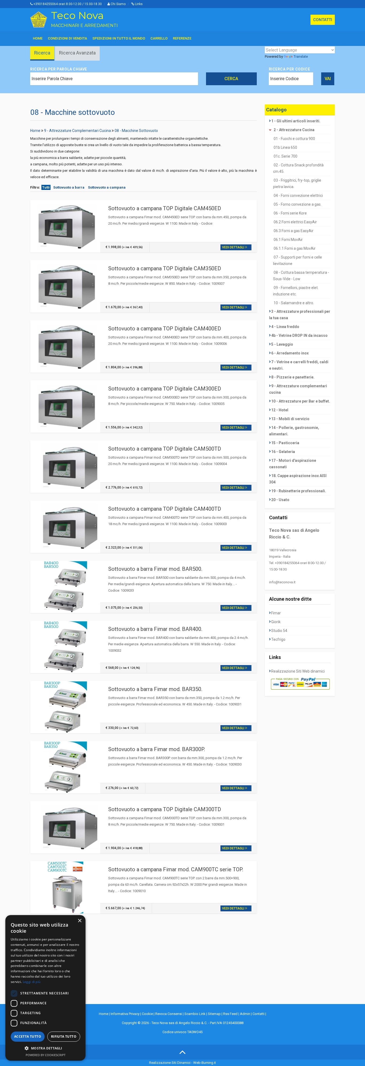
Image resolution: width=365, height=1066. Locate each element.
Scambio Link (194, 1014)
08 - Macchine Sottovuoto (136, 130)
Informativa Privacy (125, 1014)
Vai (328, 78)
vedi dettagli (233, 247)
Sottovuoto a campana (107, 187)
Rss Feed (230, 1014)
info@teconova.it (282, 582)
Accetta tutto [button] (27, 1036)
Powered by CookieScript (45, 1055)
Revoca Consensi (168, 1014)
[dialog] (45, 988)
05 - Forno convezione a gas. (297, 204)
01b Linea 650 (285, 147)
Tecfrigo (278, 639)
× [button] (79, 921)
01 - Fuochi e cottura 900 (294, 138)
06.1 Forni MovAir (288, 239)
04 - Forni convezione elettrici (298, 195)
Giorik (276, 622)
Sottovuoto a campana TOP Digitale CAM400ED (164, 328)
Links (138, 4)
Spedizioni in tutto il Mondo (118, 38)
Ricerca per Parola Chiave (58, 69)
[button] (45, 1048)
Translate (301, 56)
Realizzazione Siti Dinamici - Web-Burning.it (182, 1063)
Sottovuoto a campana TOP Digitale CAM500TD (164, 449)
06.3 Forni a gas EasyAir (293, 231)
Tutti (46, 187)
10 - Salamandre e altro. (294, 303)
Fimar (276, 613)
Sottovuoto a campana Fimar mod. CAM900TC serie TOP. (175, 869)
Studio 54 (279, 630)
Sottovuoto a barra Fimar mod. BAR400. (155, 629)
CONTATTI (322, 19)
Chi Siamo (118, 4)
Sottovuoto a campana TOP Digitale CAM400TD (164, 509)
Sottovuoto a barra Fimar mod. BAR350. (155, 689)
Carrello (159, 38)
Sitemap (214, 1014)
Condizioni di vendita (67, 38)
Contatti (259, 1014)
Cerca (231, 78)
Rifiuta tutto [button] (63, 1036)
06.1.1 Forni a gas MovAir (295, 248)
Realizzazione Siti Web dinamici (298, 671)
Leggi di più (32, 981)
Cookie (147, 1014)
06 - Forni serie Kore (290, 213)
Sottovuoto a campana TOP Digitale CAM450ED (164, 208)
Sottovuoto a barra (68, 187)
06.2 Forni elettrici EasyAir (295, 222)
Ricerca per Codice (289, 69)
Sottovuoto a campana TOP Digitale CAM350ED (164, 268)
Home (37, 38)
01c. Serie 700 (285, 156)
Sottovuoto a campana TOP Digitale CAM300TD (164, 809)
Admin (245, 1014)
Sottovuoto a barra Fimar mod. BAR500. (155, 569)
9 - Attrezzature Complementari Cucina (77, 130)
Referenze (182, 38)
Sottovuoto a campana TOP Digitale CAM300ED (164, 388)
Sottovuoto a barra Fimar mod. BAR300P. (156, 749)
